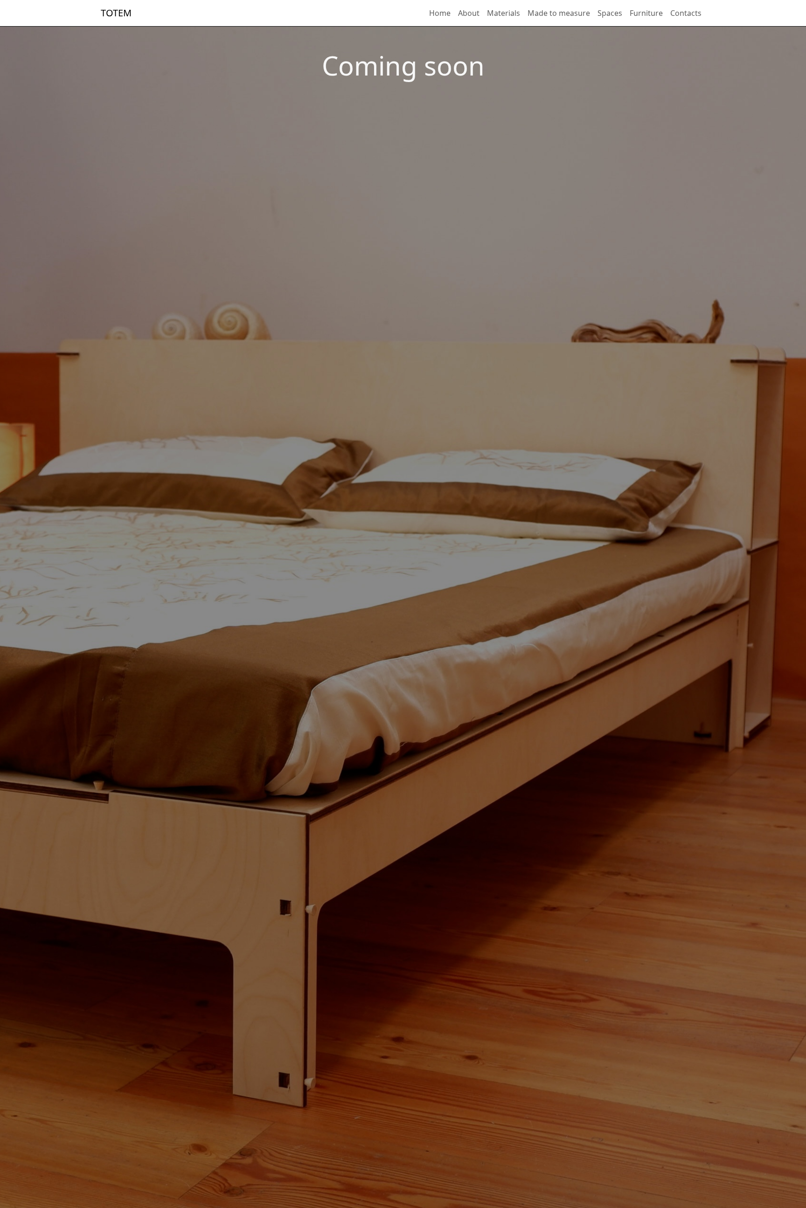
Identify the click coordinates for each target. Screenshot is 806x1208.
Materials (503, 13)
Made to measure (559, 13)
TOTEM (116, 13)
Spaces (610, 13)
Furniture (646, 13)
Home (440, 13)
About (468, 13)
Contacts (686, 13)
